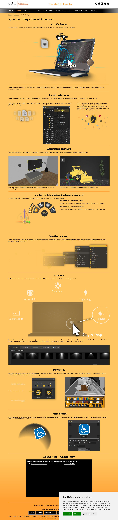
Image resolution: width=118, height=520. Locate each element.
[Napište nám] (102, 4)
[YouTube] (108, 4)
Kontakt (94, 11)
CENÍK (40, 513)
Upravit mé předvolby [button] (88, 514)
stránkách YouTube (69, 464)
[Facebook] (105, 4)
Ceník (69, 11)
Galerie (86, 11)
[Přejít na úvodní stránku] (96, 4)
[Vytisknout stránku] (99, 4)
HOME (32, 513)
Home (11, 11)
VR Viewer (37, 11)
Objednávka (77, 11)
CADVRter (61, 11)
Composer (19, 11)
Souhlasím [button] (68, 514)
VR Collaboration (50, 11)
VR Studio (28, 11)
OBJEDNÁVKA (49, 513)
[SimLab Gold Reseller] (18, 6)
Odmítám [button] (76, 514)
